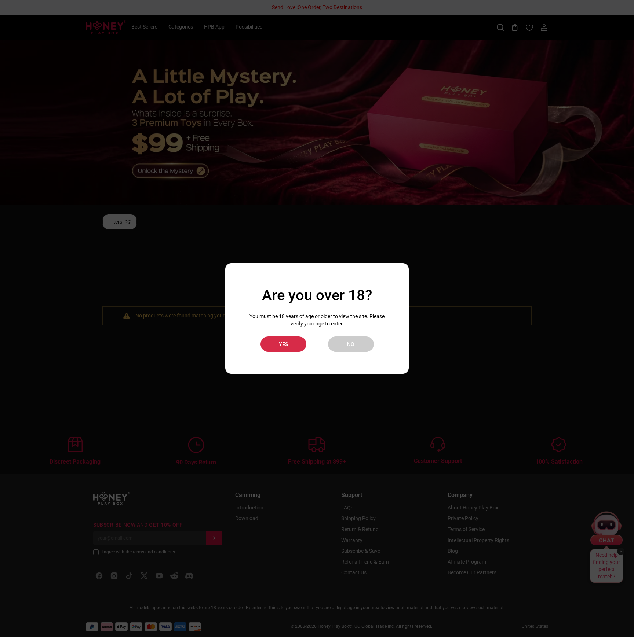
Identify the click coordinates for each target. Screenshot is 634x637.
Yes (283, 344)
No (350, 344)
